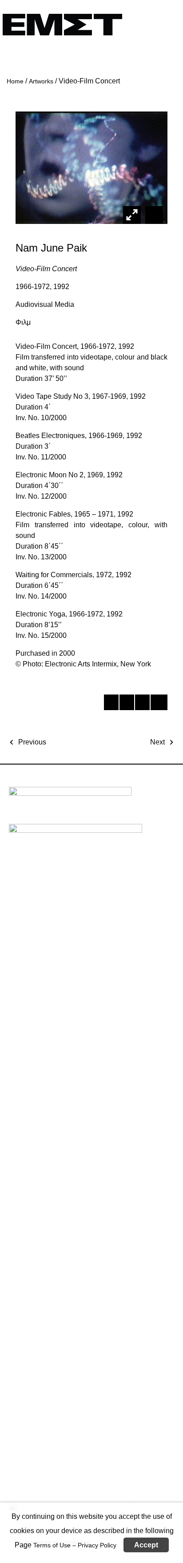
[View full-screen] (132, 215)
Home (15, 81)
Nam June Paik (51, 248)
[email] (157, 703)
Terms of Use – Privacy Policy (74, 1545)
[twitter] (126, 703)
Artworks (41, 81)
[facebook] (111, 703)
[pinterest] (142, 703)
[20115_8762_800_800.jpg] (153, 214)
